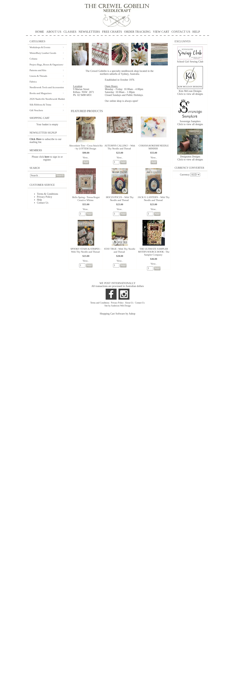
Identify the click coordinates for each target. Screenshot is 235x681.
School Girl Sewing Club (190, 61)
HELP (196, 31)
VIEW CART (161, 31)
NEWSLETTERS (89, 31)
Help (39, 199)
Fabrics (33, 81)
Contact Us (42, 202)
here (47, 156)
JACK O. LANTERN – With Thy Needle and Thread (154, 199)
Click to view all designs (190, 94)
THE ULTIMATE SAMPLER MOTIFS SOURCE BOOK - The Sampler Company (153, 251)
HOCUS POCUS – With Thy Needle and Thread (120, 199)
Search (60, 175)
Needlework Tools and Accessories (47, 87)
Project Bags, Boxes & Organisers (46, 64)
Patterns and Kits (38, 70)
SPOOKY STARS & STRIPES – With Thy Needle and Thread (85, 250)
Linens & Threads (38, 76)
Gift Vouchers (36, 110)
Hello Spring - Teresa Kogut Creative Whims (86, 199)
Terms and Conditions (100, 302)
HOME (39, 31)
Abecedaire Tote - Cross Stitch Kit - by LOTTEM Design (86, 147)
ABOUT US (53, 31)
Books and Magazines (41, 93)
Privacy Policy (44, 196)
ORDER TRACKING (137, 31)
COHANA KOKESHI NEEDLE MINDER (154, 147)
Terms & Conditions (47, 194)
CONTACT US (180, 31)
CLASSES (70, 31)
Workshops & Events (40, 47)
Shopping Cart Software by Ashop (117, 313)
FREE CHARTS (112, 31)
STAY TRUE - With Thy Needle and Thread (119, 250)
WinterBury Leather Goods (43, 53)
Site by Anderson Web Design (117, 305)
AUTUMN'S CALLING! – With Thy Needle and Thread (119, 147)
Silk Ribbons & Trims (40, 104)
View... (86, 157)
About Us (129, 302)
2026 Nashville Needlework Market (47, 99)
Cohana (33, 58)
